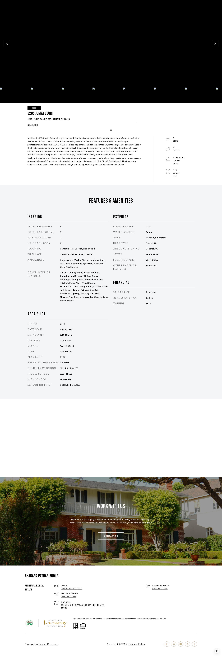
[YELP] (187, 644)
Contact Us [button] (111, 536)
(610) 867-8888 (68, 596)
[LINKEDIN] (173, 644)
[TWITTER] (194, 644)
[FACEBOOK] (166, 644)
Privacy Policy (137, 644)
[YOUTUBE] (180, 644)
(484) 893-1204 (160, 588)
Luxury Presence (48, 644)
